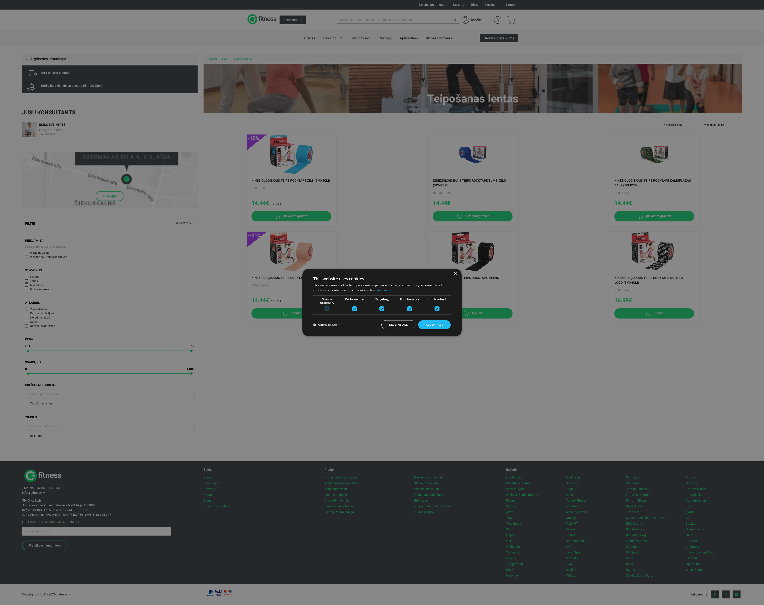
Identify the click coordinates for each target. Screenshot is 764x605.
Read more (383, 290)
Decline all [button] (398, 324)
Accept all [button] (434, 324)
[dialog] (382, 302)
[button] (326, 324)
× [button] (455, 273)
